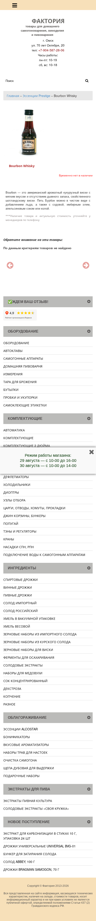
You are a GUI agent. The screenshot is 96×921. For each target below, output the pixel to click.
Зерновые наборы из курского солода (37, 642)
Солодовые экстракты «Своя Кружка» (36, 808)
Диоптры (11, 492)
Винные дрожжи (17, 587)
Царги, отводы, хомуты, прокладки (34, 508)
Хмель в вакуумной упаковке (29, 618)
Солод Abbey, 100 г (19, 861)
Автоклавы (13, 350)
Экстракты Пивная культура (27, 800)
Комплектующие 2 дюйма (26, 445)
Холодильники (16, 484)
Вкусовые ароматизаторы (26, 744)
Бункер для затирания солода (29, 854)
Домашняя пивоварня (22, 366)
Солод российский (20, 610)
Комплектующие (18, 438)
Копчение (12, 696)
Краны (8, 539)
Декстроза (12, 688)
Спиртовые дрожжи (20, 579)
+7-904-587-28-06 (51, 50)
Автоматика (14, 430)
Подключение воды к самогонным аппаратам (44, 554)
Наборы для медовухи (22, 673)
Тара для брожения (20, 382)
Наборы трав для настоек (25, 752)
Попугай (10, 523)
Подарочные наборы (21, 776)
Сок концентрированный (25, 681)
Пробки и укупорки (20, 397)
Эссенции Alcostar (20, 729)
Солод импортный (20, 603)
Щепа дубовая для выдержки (28, 768)
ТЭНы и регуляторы (19, 531)
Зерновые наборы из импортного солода (40, 634)
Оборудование (16, 343)
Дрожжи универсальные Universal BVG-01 (39, 846)
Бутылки (11, 389)
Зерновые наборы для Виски (28, 649)
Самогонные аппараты (23, 358)
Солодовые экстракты (23, 665)
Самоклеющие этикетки (25, 405)
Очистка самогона (20, 760)
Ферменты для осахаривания (28, 657)
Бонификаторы (16, 737)
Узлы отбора (14, 500)
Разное (9, 704)
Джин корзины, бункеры (24, 515)
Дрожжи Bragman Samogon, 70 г (31, 869)
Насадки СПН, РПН (18, 547)
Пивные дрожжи (17, 595)
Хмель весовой (16, 626)
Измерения (13, 374)
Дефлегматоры (16, 477)
